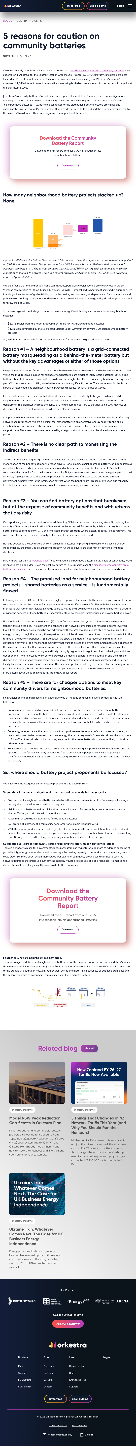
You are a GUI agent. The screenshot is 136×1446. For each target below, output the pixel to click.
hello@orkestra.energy (60, 1434)
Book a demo (98, 5)
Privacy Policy (79, 1425)
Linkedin (89, 1434)
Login (120, 5)
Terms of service (58, 1425)
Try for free (73, 5)
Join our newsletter (68, 1323)
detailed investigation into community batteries (97, 70)
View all (89, 1048)
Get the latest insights (68, 1315)
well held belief (40, 560)
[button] (129, 6)
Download (68, 165)
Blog (6, 21)
